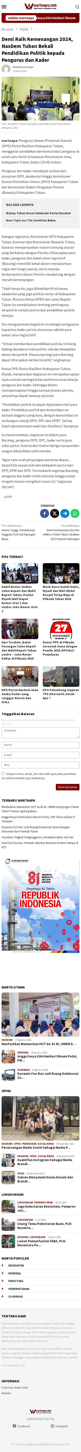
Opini (17, 1143)
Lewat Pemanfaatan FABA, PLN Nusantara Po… (41, 1243)
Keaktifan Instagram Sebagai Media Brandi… (44, 1162)
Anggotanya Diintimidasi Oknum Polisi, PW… (47, 1058)
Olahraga (23, 1069)
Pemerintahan (43, 1202)
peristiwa (15, 1281)
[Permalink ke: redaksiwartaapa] (6, 69)
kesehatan (16, 1265)
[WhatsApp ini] (74, 513)
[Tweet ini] (54, 513)
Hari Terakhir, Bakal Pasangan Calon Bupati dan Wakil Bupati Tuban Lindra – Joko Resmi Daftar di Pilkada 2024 (19, 650)
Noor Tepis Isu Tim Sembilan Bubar (31, 220)
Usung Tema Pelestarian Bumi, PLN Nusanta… (44, 1226)
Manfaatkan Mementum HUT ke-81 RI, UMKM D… (39, 1044)
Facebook (24, 1426)
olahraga (15, 1296)
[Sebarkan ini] (44, 513)
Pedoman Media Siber (15, 1388)
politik (8, 497)
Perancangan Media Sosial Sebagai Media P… (36, 1148)
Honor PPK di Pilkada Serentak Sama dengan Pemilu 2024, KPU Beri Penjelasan (60, 648)
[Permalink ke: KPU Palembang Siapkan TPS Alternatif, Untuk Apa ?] (61, 676)
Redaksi (6, 1393)
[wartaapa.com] (40, 6)
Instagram (62, 1426)
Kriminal (23, 1052)
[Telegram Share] (64, 513)
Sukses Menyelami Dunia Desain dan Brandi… (45, 1179)
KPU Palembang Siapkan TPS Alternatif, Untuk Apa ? (61, 694)
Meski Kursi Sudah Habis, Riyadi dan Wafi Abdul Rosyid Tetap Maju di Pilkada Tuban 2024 (61, 593)
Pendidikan (29, 1143)
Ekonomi (7, 1040)
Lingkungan (25, 1202)
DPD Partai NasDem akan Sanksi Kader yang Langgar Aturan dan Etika (20, 696)
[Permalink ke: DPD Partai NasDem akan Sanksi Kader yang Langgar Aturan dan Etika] (20, 676)
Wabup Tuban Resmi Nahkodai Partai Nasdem (38, 213)
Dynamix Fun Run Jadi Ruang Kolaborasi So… (48, 1076)
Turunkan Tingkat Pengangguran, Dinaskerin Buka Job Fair (37, 837)
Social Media (46, 1143)
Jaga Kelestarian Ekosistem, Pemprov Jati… (46, 1208)
